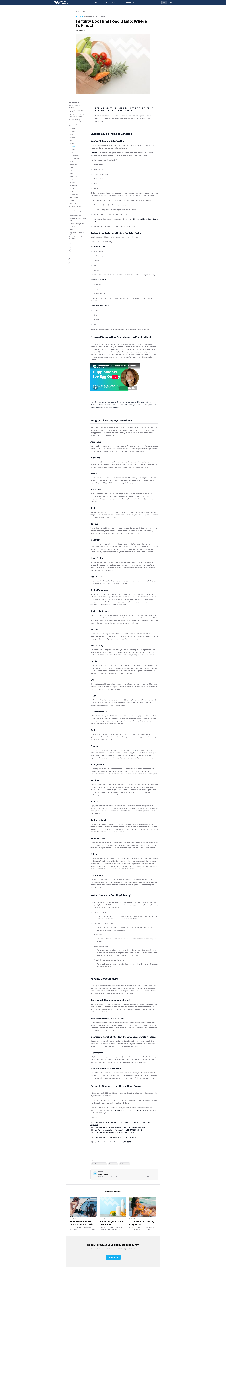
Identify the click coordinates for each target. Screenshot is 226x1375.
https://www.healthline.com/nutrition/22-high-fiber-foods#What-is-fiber (119, 1127)
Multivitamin (73, 229)
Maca (71, 173)
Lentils (71, 167)
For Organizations (128, 2)
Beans (71, 134)
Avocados (72, 131)
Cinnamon (72, 146)
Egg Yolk (72, 161)
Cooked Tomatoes (74, 155)
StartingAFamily (124, 1164)
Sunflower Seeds (74, 194)
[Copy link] (69, 246)
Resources (114, 2)
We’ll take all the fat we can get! (77, 233)
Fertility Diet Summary (75, 211)
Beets (71, 140)
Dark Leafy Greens (75, 158)
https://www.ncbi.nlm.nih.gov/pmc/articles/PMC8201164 (113, 1142)
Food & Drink (103, 16)
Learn (105, 2)
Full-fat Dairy (73, 164)
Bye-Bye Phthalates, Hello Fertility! (76, 111)
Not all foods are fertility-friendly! (75, 207)
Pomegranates (74, 185)
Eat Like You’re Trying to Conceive (75, 106)
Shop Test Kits (113, 1257)
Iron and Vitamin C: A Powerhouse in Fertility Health (76, 120)
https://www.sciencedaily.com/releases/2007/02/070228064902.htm (119, 1130)
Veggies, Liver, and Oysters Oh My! (77, 124)
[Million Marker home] (61, 2)
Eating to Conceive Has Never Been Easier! (76, 237)
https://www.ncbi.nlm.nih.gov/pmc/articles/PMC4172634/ (114, 1133)
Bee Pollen (72, 137)
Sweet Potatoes (74, 197)
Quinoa (72, 200)
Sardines (72, 188)
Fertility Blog (79, 16)
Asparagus (72, 128)
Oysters (72, 179)
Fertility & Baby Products (91, 16)
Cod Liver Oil (73, 152)
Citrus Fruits (73, 149)
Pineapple (72, 182)
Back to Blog (81, 11)
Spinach (72, 191)
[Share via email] (69, 262)
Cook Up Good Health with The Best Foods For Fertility (77, 115)
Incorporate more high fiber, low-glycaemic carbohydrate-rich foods (77, 225)
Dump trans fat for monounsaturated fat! (75, 215)
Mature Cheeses (74, 176)
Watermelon (73, 203)
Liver (71, 170)
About (97, 2)
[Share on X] (69, 250)
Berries (72, 143)
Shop (164, 2)
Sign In (170, 2)
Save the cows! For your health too (78, 219)
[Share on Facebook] (69, 254)
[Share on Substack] (69, 258)
